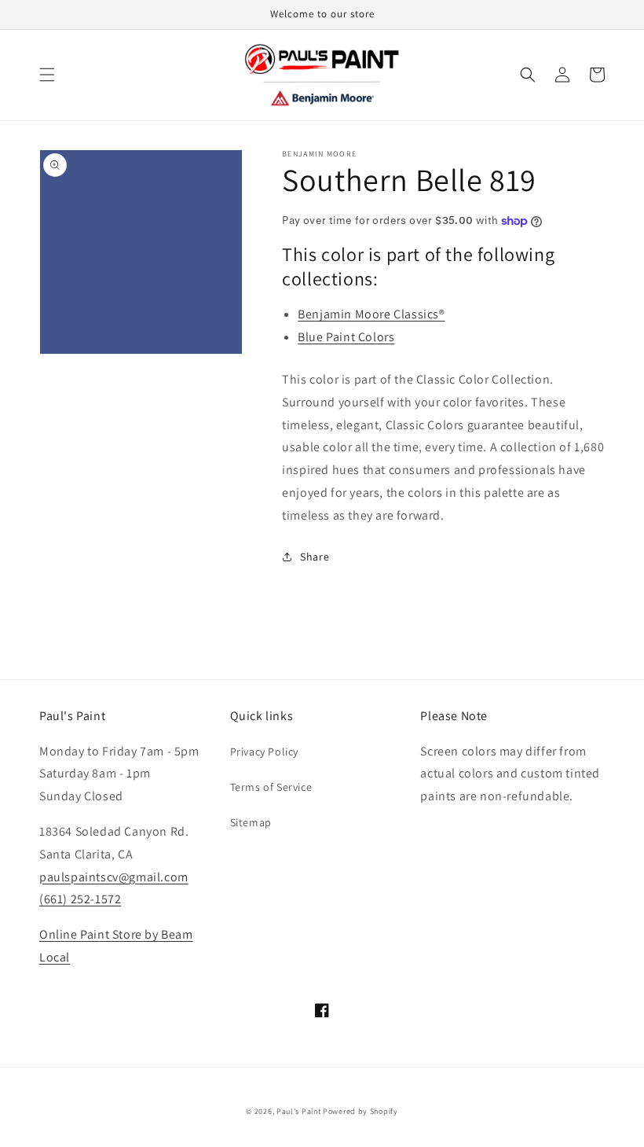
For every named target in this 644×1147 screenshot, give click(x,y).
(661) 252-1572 (80, 899)
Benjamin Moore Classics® (371, 314)
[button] (47, 74)
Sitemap (251, 822)
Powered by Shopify (360, 1111)
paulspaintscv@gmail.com (113, 877)
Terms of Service (271, 787)
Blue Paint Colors (346, 337)
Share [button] (314, 557)
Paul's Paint (298, 1111)
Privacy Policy (264, 751)
